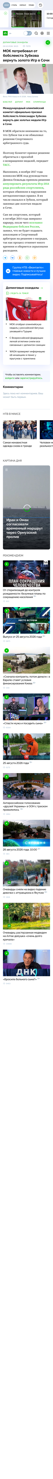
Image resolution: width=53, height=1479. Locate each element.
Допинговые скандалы (15, 42)
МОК (28, 102)
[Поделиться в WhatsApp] (27, 258)
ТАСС (6, 165)
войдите (10, 378)
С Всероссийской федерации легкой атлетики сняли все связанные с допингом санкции (27, 341)
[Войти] (42, 33)
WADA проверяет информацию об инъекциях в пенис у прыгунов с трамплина (27, 355)
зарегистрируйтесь (31, 378)
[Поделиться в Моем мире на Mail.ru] (34, 258)
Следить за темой (19, 293)
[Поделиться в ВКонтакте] (12, 258)
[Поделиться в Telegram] (5, 258)
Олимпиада (39, 102)
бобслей (7, 102)
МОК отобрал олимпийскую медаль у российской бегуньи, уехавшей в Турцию (27, 328)
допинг (19, 102)
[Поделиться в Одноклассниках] (20, 258)
